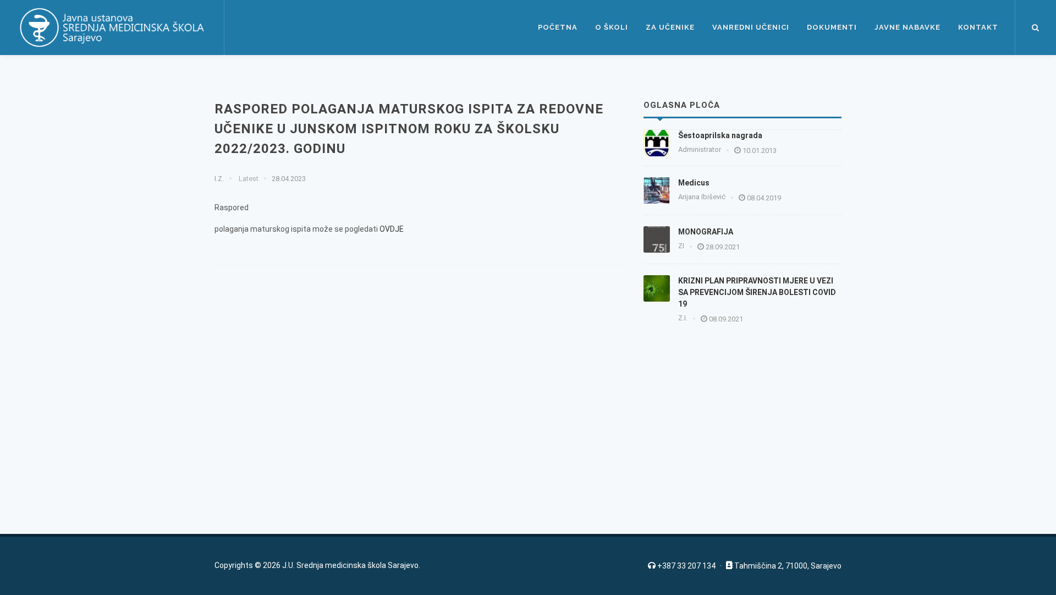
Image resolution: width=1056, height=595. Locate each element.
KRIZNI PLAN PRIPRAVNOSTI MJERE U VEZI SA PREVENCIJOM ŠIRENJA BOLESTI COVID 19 (757, 292)
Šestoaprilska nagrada (720, 135)
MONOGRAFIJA (705, 231)
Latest (247, 178)
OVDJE (392, 229)
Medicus (694, 182)
